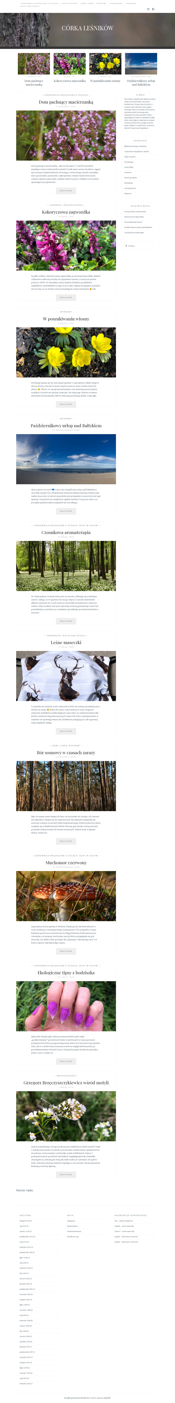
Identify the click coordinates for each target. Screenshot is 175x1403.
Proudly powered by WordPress (76, 1398)
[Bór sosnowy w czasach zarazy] (66, 810)
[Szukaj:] (138, 246)
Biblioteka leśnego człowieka (135, 146)
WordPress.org (73, 1237)
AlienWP (107, 1398)
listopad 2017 (24, 1347)
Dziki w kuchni (70, 3)
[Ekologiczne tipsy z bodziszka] (66, 1030)
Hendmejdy (54, 636)
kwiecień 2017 (25, 1384)
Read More (68, 192)
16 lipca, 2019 (66, 977)
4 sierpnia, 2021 (66, 106)
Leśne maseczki (66, 642)
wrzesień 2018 (25, 1294)
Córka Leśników (87, 28)
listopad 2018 (25, 1284)
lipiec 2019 (23, 1258)
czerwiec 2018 (25, 1310)
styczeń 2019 (24, 1279)
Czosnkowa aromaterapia (66, 532)
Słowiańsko (116, 3)
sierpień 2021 (25, 1221)
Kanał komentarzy (74, 1231)
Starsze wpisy (24, 1190)
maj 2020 (23, 1242)
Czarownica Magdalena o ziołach (39, 3)
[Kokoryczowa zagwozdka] (66, 270)
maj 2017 (23, 1378)
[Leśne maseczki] (66, 700)
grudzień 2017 (25, 1342)
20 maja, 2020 (66, 537)
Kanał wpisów (72, 1226)
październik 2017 (26, 1352)
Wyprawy (102, 3)
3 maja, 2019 (66, 1087)
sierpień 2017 (24, 1363)
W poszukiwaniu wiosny (105, 81)
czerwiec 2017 (25, 1373)
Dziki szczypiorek (126, 1221)
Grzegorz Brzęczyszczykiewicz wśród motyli (66, 1082)
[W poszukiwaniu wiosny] (66, 377)
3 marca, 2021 (66, 323)
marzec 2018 (24, 1326)
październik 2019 (26, 1252)
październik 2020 (26, 1237)
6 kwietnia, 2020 (66, 757)
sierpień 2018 (25, 1300)
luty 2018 (23, 1331)
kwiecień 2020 (25, 1247)
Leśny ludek (87, 3)
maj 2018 (23, 1315)
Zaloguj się (71, 1221)
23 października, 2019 (66, 867)
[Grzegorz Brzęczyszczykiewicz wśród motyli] (66, 1140)
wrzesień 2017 (25, 1357)
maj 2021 (23, 1226)
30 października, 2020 (66, 430)
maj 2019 (23, 1263)
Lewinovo (131, 3)
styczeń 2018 (24, 1336)
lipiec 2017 (23, 1368)
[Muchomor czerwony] (66, 920)
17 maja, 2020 (66, 647)
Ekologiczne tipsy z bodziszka (66, 972)
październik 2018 (26, 1289)
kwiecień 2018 (25, 1321)
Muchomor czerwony (66, 862)
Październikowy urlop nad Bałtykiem (141, 82)
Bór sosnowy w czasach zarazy (66, 752)
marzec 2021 (24, 1231)
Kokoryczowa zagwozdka (70, 81)
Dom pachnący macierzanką (34, 82)
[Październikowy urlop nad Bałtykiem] (66, 483)
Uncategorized (73, 205)
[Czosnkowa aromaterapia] (66, 590)
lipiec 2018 (24, 1305)
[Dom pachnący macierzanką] (66, 160)
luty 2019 (23, 1273)
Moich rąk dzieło (30, 6)
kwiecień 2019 (25, 1268)
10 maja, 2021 (66, 217)
